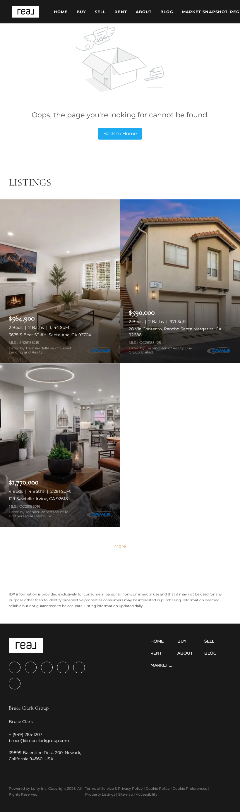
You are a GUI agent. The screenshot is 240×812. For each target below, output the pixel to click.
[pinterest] (14, 683)
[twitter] (47, 667)
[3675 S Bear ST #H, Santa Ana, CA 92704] (60, 281)
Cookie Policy (158, 788)
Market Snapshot (205, 11)
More (120, 546)
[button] (25, 12)
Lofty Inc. (39, 788)
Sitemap (125, 794)
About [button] (144, 11)
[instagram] (63, 667)
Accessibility (146, 794)
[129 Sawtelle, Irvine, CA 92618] (60, 445)
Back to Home (120, 133)
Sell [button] (100, 11)
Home (61, 11)
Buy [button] (81, 11)
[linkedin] (31, 667)
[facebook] (14, 667)
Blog (166, 11)
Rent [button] (120, 11)
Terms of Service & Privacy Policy (114, 788)
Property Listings (100, 794)
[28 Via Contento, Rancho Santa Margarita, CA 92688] (180, 281)
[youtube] (79, 667)
